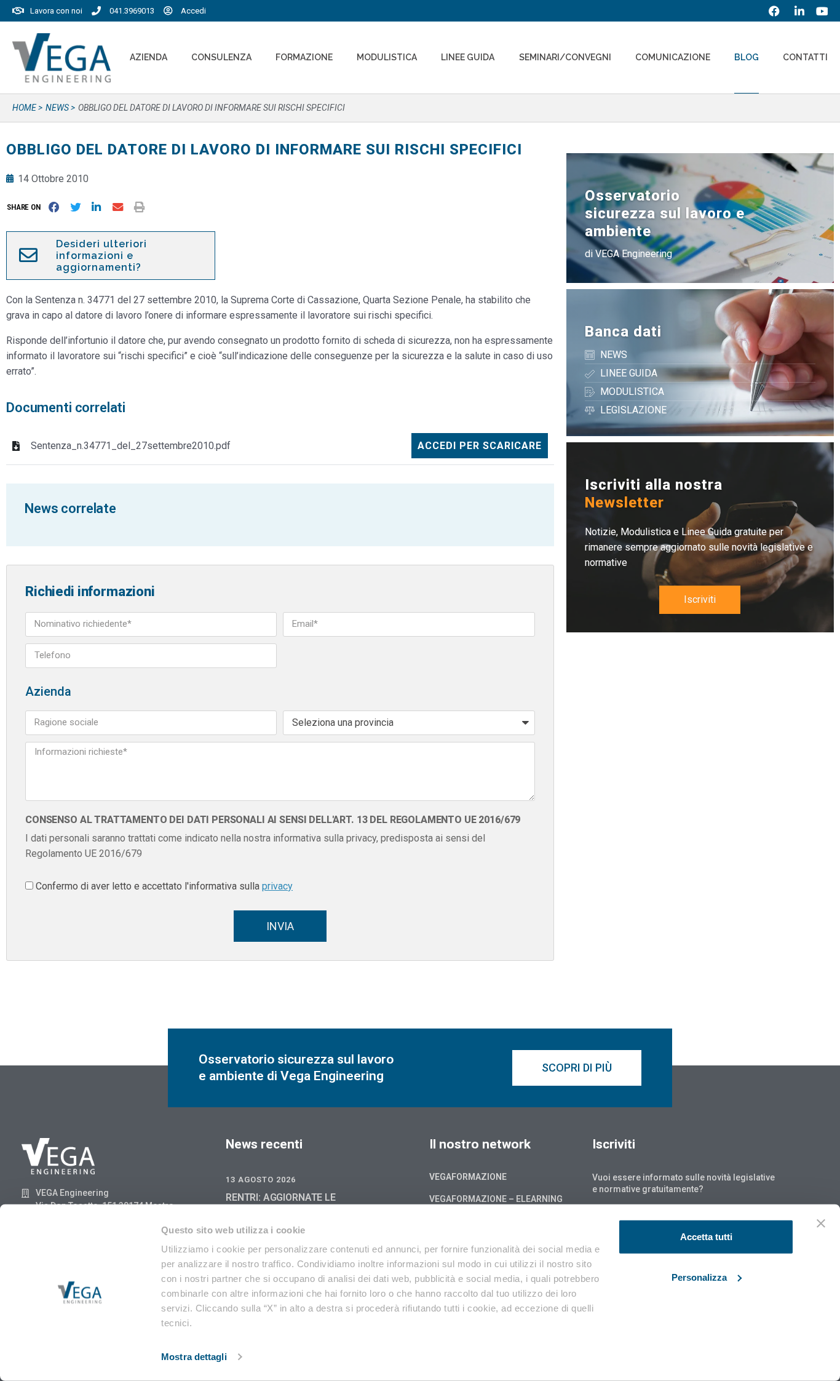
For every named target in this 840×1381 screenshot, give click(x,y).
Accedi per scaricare (480, 446)
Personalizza (699, 1277)
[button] (26, 207)
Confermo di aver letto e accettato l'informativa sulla (164, 886)
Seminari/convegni (565, 57)
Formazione (304, 57)
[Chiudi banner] (821, 1223)
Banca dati (623, 331)
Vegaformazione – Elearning (496, 1199)
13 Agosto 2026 (261, 1179)
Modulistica (387, 57)
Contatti (805, 57)
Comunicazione (672, 57)
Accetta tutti (706, 1237)
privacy (277, 886)
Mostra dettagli (194, 1356)
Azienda (148, 57)
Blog (746, 57)
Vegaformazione (468, 1177)
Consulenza (221, 57)
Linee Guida (467, 57)
